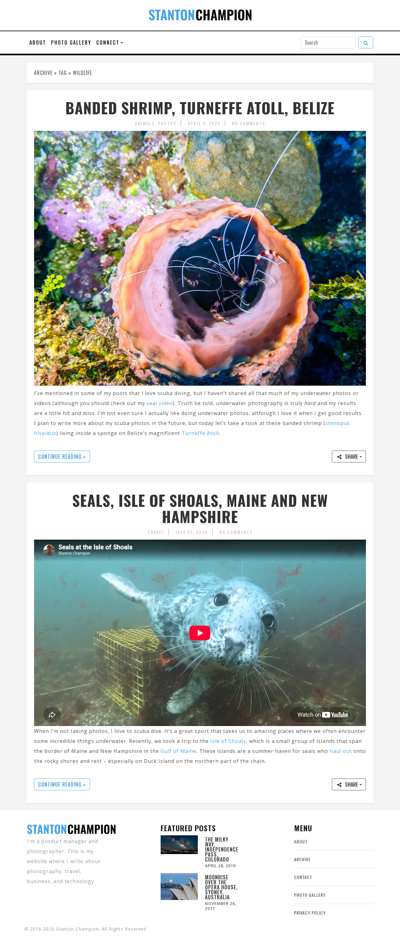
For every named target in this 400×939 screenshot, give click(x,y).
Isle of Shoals (228, 741)
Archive (302, 859)
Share (351, 456)
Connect (107, 42)
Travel (156, 532)
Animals (145, 123)
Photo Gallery (71, 42)
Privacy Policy (310, 912)
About (37, 42)
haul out (341, 751)
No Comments (248, 123)
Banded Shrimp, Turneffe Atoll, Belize (200, 107)
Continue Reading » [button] (62, 456)
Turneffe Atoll (200, 433)
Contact (303, 877)
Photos (167, 123)
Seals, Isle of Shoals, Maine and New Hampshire (200, 508)
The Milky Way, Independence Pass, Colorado (221, 849)
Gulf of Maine (179, 751)
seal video (160, 403)
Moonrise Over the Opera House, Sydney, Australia (221, 887)
